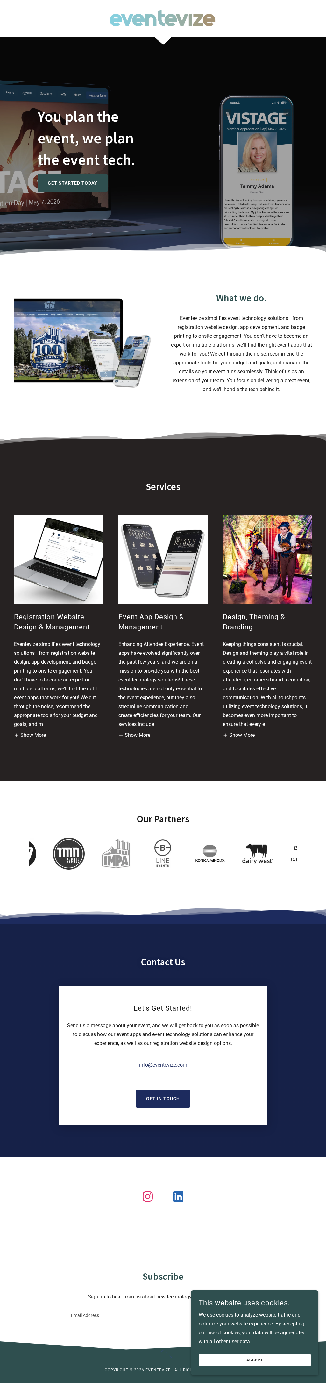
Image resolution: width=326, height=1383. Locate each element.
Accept (254, 1360)
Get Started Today (72, 183)
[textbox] (139, 1315)
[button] (30, 735)
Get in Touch (163, 1098)
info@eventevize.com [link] (163, 1065)
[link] (163, 18)
